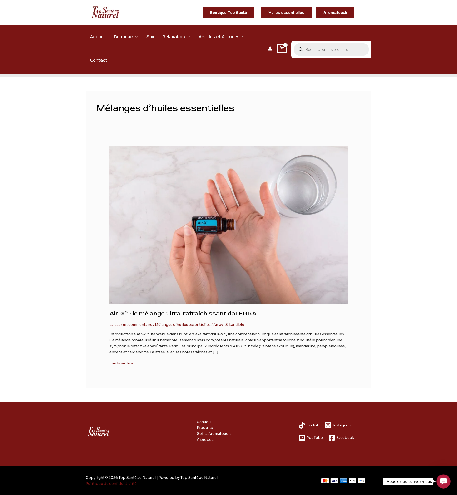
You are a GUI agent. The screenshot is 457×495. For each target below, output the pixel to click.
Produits (205, 427)
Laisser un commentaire (130, 324)
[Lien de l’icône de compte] (270, 48)
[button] (228, 12)
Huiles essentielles (286, 12)
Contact (98, 60)
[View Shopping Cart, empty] (282, 48)
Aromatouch (335, 12)
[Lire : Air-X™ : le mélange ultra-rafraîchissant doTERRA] (228, 224)
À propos (205, 439)
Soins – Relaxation (165, 36)
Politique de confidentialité (111, 483)
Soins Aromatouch (214, 433)
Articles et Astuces (219, 36)
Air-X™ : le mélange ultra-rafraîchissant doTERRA (183, 313)
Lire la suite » (121, 363)
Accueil (97, 36)
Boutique (123, 36)
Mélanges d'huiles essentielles (183, 324)
